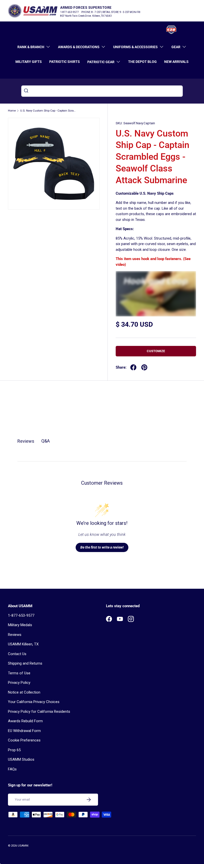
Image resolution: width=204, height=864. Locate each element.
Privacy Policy (19, 682)
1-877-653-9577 (21, 615)
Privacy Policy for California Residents (39, 711)
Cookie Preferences (24, 740)
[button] (193, 29)
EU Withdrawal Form (24, 730)
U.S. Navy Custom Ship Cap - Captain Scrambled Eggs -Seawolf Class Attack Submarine (48, 110)
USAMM (23, 845)
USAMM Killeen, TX (23, 644)
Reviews (14, 634)
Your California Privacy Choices (33, 702)
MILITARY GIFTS (28, 62)
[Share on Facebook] (133, 367)
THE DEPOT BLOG (142, 62)
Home (12, 110)
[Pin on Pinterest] (144, 367)
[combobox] (102, 91)
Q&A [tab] (45, 440)
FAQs (12, 769)
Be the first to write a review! (102, 547)
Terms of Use (19, 673)
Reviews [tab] (25, 441)
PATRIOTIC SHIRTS (64, 62)
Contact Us (17, 654)
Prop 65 (14, 750)
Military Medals (20, 625)
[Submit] (26, 91)
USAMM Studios (21, 759)
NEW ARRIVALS (176, 62)
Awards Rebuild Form (25, 721)
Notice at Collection (24, 692)
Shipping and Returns (25, 663)
